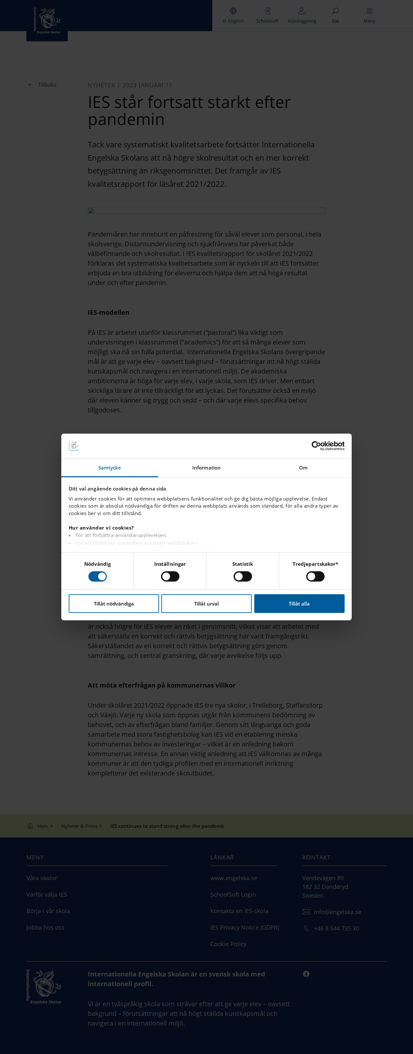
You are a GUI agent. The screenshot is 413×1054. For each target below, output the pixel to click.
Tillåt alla (299, 603)
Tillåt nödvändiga (114, 603)
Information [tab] (206, 467)
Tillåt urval (206, 603)
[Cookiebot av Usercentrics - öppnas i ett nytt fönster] (316, 446)
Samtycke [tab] (109, 467)
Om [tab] (303, 467)
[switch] (170, 576)
